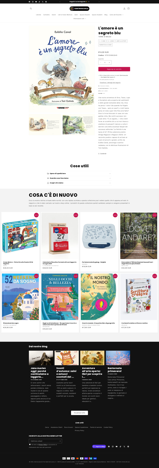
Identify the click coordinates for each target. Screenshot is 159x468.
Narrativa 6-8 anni (105, 45)
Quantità (101, 59)
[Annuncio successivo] (99, 2)
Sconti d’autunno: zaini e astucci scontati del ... (66, 372)
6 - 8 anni (111, 41)
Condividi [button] (103, 153)
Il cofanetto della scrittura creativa (134, 323)
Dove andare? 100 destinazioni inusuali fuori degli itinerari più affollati (137, 263)
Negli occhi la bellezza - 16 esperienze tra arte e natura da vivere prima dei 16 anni (60, 324)
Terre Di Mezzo (104, 37)
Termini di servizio (96, 427)
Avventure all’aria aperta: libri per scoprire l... (92, 372)
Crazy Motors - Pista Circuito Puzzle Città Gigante (18, 263)
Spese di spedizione (81, 427)
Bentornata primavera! (115, 369)
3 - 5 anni (102, 41)
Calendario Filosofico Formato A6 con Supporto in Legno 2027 (59, 263)
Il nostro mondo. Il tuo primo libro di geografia (98, 323)
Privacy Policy (79, 430)
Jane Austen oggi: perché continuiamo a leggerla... (40, 372)
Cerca (47, 427)
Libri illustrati (121, 41)
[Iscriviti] (60, 441)
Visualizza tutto (79, 413)
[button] (31, 9)
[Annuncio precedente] (60, 2)
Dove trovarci (68, 427)
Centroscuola (37, 461)
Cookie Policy (108, 427)
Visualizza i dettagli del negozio (110, 82)
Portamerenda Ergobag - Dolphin (94, 262)
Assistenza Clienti (56, 427)
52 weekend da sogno (10, 323)
